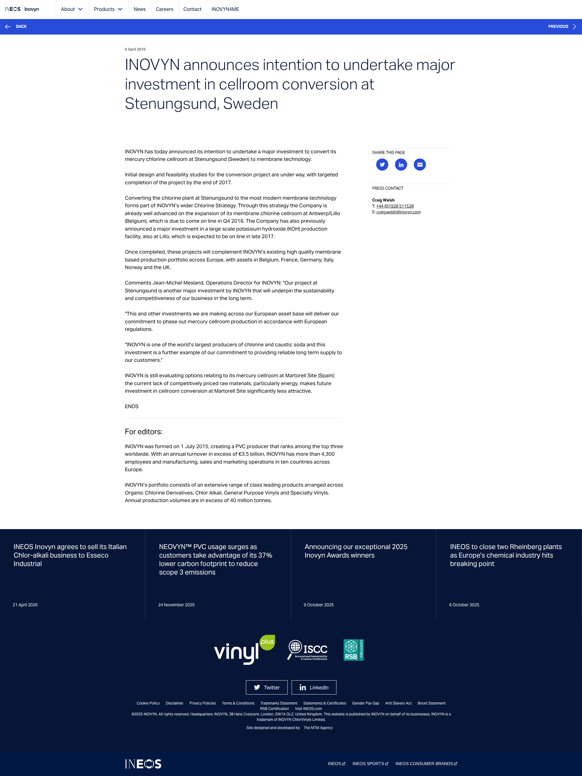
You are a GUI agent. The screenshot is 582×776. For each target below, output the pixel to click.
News (140, 9)
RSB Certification (274, 708)
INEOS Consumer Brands (424, 763)
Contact (192, 9)
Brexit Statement (432, 703)
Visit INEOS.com (308, 708)
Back (21, 26)
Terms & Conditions (238, 703)
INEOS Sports (368, 763)
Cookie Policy (148, 703)
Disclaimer (174, 703)
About (68, 9)
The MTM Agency (318, 727)
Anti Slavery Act (398, 703)
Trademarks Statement (278, 703)
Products (104, 9)
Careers (164, 9)
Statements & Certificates (324, 703)
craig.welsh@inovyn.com (398, 212)
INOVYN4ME (225, 9)
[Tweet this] (382, 164)
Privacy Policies (202, 703)
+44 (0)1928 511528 (395, 206)
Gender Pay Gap (365, 703)
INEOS (334, 763)
